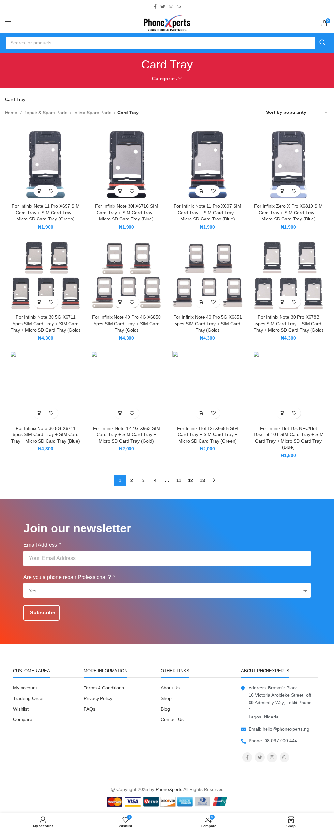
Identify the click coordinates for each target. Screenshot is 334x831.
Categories (164, 78)
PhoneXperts (169, 789)
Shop (166, 698)
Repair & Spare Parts (45, 112)
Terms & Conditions (104, 687)
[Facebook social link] (155, 6)
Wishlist (21, 709)
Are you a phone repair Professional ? (67, 577)
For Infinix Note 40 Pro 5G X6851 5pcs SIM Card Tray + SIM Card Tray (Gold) (207, 323)
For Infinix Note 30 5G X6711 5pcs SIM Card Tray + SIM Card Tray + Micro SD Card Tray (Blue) (45, 435)
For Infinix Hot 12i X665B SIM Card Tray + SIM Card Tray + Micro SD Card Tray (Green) (207, 435)
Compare (22, 719)
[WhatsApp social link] (179, 6)
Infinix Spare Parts (93, 112)
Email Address (40, 545)
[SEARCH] (322, 43)
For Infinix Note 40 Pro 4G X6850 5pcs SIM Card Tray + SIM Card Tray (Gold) (126, 323)
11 (178, 480)
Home (12, 112)
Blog (165, 709)
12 (190, 480)
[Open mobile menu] (8, 23)
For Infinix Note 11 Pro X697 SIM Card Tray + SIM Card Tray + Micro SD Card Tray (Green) (46, 212)
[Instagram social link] (171, 6)
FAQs (89, 709)
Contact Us (172, 719)
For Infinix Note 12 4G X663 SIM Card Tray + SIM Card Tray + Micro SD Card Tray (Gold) (126, 435)
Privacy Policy (98, 698)
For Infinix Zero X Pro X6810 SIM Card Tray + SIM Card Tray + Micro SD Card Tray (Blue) (288, 212)
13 (202, 480)
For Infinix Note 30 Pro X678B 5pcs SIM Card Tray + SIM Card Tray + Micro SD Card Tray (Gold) (288, 323)
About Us (170, 687)
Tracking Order (28, 698)
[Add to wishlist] (51, 191)
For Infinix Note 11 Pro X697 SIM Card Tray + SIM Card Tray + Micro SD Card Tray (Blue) (207, 212)
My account (25, 687)
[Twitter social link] (163, 6)
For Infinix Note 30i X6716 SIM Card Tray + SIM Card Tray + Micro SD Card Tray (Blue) (126, 212)
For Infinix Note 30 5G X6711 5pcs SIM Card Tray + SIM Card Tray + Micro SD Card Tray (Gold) (45, 323)
